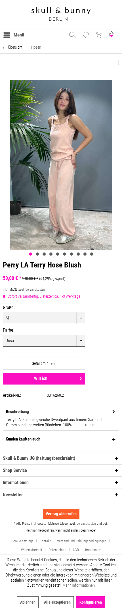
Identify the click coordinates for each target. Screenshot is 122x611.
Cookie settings (22, 541)
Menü (19, 35)
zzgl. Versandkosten (31, 290)
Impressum (93, 550)
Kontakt (45, 541)
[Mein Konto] (99, 35)
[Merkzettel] (85, 35)
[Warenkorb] (113, 35)
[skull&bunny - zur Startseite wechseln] (61, 14)
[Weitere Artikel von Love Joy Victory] (114, 62)
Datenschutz (57, 550)
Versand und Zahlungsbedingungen (81, 541)
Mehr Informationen (78, 585)
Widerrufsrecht (31, 550)
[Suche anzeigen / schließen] (72, 35)
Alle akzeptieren (57, 602)
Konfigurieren (90, 602)
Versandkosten (86, 524)
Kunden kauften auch (23, 439)
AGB (76, 550)
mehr (89, 425)
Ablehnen (27, 602)
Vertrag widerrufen (61, 513)
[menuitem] (13, 35)
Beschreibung (17, 411)
